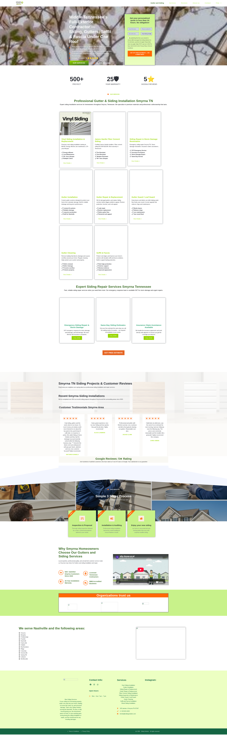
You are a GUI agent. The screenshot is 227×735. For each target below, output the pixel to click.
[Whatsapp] (97, 684)
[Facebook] (90, 684)
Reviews (184, 3)
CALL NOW (76, 338)
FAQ (217, 3)
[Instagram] (94, 684)
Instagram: (150, 680)
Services (172, 3)
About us (196, 3)
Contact (208, 3)
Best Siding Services (71, 699)
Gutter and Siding (157, 3)
